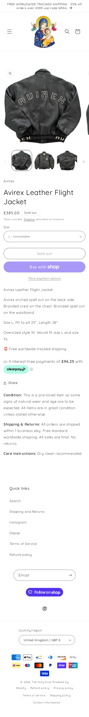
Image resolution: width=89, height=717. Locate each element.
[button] (9, 31)
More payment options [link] (44, 278)
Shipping (29, 219)
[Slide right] (84, 161)
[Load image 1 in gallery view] (22, 160)
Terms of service (34, 695)
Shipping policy (60, 695)
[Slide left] (5, 161)
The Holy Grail (42, 682)
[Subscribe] (70, 575)
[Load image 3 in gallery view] (67, 160)
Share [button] (13, 383)
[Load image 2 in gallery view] (44, 160)
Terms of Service (23, 544)
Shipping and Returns (27, 511)
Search (15, 501)
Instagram (18, 522)
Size (6, 227)
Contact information (47, 702)
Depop (14, 533)
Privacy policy (63, 688)
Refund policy (20, 554)
